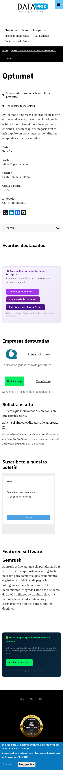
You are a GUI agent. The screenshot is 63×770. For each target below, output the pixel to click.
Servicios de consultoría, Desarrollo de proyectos (28, 95)
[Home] (33, 7)
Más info (23, 757)
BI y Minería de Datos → (22, 299)
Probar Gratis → (18, 662)
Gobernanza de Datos (17, 41)
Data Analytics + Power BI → (24, 307)
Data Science (42, 35)
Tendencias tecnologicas (20, 105)
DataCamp (43, 381)
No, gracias (26, 764)
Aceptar (8, 764)
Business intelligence (17, 35)
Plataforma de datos (16, 30)
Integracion (39, 30)
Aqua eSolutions (38, 354)
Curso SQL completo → (21, 291)
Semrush (12, 560)
